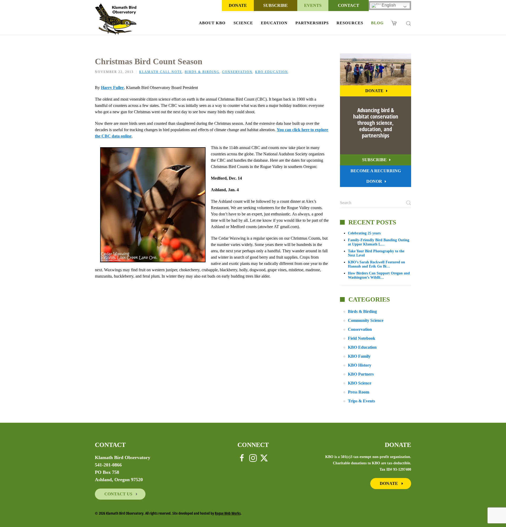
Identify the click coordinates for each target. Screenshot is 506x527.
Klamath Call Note (160, 72)
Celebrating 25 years (364, 233)
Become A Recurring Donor (376, 176)
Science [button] (243, 23)
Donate (238, 5)
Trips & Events (361, 401)
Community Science (365, 320)
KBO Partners (361, 374)
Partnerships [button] (312, 23)
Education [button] (274, 23)
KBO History (359, 365)
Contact (348, 5)
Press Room (358, 392)
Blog (377, 23)
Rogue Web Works (228, 513)
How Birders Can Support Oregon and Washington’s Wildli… (379, 275)
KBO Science (359, 383)
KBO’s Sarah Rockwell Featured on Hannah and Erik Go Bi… (376, 264)
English (388, 5)
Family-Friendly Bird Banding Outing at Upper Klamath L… (378, 242)
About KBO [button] (212, 23)
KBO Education (271, 72)
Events (313, 5)
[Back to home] (116, 19)
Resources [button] (350, 23)
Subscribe (275, 5)
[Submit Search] (408, 203)
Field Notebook (361, 338)
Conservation (237, 72)
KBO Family (359, 356)
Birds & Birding (202, 72)
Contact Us (118, 494)
